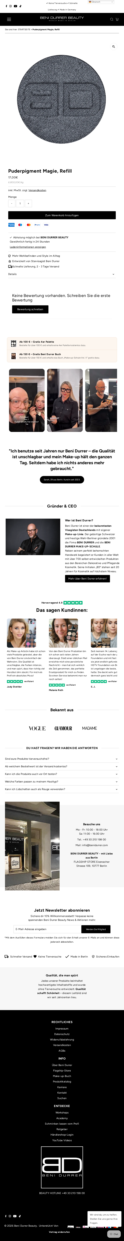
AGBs (62, 1050)
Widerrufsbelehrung (62, 1039)
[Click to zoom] (113, 46)
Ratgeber (62, 1129)
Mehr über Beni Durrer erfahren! (87, 578)
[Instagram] (10, 6)
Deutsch (95, 2)
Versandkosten (37, 190)
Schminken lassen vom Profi (62, 1123)
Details (12, 274)
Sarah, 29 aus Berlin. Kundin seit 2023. (62, 479)
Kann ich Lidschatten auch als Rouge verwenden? (35, 789)
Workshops (62, 1112)
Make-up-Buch (62, 1076)
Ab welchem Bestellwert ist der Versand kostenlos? (36, 766)
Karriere (62, 1087)
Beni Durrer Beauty (25, 1225)
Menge (12, 196)
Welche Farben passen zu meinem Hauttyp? (31, 781)
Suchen (62, 1098)
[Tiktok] (20, 6)
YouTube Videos (62, 1140)
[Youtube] (15, 6)
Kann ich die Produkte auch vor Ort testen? (31, 774)
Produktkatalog (62, 1081)
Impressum (62, 1028)
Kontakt (62, 1092)
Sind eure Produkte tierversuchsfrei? (27, 758)
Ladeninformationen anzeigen (28, 246)
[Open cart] (117, 19)
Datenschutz (62, 1034)
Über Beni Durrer (62, 1065)
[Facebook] (6, 6)
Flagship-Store (62, 1070)
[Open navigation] (18, 19)
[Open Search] (111, 19)
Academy (62, 1118)
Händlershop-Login (62, 1134)
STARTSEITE (24, 29)
